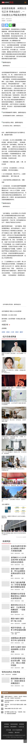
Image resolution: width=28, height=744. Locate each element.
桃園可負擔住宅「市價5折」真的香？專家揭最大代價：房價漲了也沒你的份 (16, 697)
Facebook (3, 25)
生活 (23, 553)
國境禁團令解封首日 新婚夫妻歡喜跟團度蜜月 (18, 681)
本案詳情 (5, 325)
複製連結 (13, 25)
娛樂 (23, 667)
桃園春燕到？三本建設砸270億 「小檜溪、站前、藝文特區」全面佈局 (13, 437)
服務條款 (6, 726)
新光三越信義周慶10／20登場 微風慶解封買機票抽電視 (18, 584)
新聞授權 (21, 724)
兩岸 (23, 578)
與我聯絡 (6, 724)
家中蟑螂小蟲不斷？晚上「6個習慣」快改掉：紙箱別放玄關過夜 (15, 712)
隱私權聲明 (13, 726)
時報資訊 (11, 732)
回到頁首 (25, 741)
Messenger (6, 25)
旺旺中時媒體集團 (17, 730)
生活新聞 (24, 623)
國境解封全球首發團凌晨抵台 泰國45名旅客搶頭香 (18, 596)
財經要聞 (14, 674)
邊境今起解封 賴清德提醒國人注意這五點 (18, 649)
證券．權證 (14, 633)
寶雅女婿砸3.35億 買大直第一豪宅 (13, 708)
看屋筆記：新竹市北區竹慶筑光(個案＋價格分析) (15, 705)
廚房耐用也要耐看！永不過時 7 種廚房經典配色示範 (15, 701)
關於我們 (17, 732)
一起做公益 (21, 726)
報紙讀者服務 (14, 724)
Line (10, 25)
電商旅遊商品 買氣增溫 (11, 672)
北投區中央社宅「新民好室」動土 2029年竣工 (14, 485)
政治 (23, 654)
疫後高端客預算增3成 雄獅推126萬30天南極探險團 (18, 548)
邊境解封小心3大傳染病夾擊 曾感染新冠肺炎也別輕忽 (18, 559)
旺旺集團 (8, 730)
